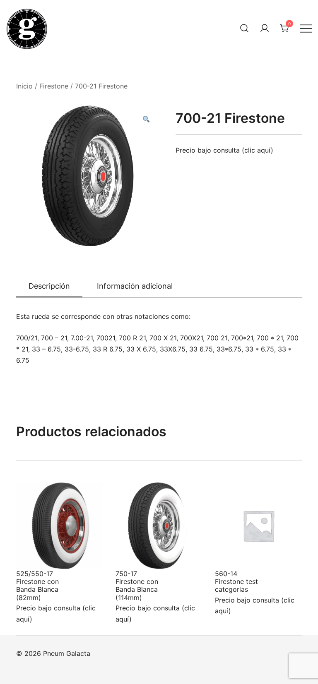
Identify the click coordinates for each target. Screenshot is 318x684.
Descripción (49, 286)
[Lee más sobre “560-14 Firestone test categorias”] (235, 554)
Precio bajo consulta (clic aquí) (224, 150)
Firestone (53, 86)
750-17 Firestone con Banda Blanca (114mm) (137, 585)
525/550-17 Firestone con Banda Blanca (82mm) (37, 585)
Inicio (24, 86)
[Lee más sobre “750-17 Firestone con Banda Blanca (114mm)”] (135, 554)
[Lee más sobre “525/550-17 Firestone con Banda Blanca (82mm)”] (36, 554)
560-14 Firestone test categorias (236, 581)
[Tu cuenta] (265, 28)
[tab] (49, 286)
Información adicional (135, 286)
